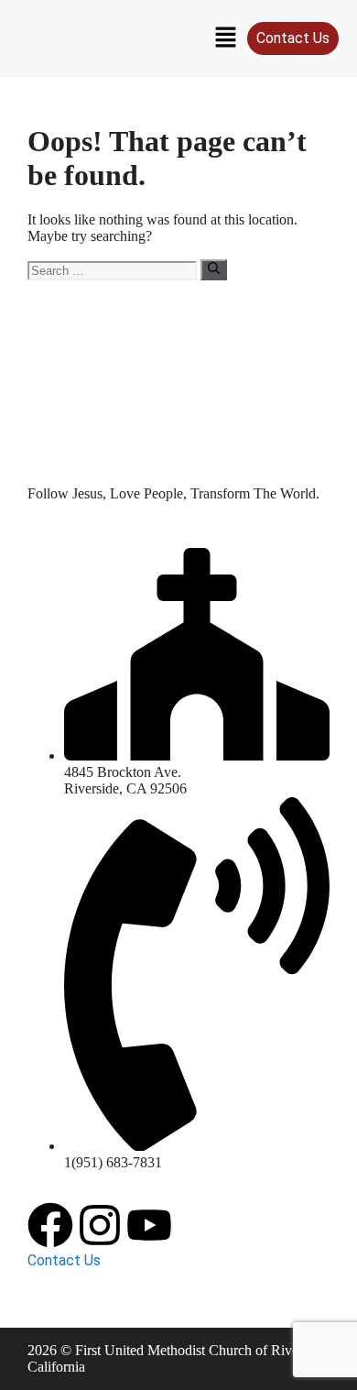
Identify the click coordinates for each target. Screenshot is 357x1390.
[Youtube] (149, 1225)
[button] (225, 38)
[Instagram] (100, 1225)
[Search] (213, 269)
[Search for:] (113, 270)
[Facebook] (50, 1225)
